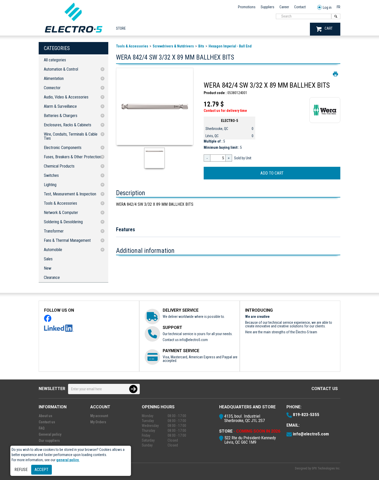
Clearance (52, 277)
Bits (201, 46)
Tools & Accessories (60, 203)
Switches (51, 175)
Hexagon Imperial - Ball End (230, 46)
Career (284, 7)
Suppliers (267, 7)
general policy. (67, 460)
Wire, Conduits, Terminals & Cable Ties (70, 136)
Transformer (54, 231)
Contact (300, 7)
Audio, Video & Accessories (66, 97)
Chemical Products (59, 166)
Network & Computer (61, 212)
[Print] (335, 74)
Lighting (50, 184)
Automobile (53, 249)
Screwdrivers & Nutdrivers (173, 46)
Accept (41, 469)
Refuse (21, 469)
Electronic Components (62, 147)
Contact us (324, 388)
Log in (327, 7)
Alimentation (54, 78)
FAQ (42, 428)
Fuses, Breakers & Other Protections (73, 156)
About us (45, 416)
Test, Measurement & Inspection (70, 194)
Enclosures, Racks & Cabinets (67, 124)
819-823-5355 (306, 414)
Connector (52, 87)
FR (338, 7)
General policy (50, 434)
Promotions (247, 7)
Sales (48, 258)
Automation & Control (61, 69)
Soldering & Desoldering (63, 221)
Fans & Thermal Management (67, 240)
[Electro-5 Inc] (73, 34)
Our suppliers (49, 440)
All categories (55, 59)
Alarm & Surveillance (60, 106)
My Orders (98, 422)
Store (121, 28)
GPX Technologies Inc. (326, 468)
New (47, 268)
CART (329, 28)
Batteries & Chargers (60, 115)
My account (99, 416)
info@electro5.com (193, 340)
